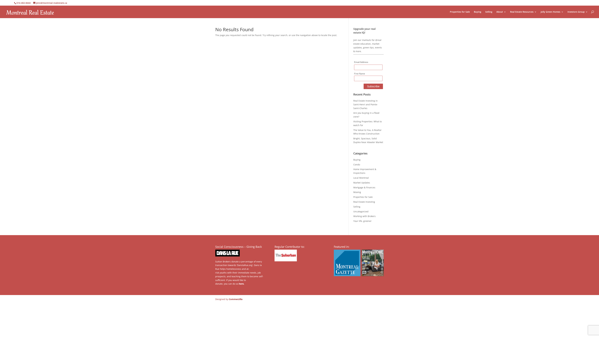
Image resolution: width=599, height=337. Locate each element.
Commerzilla (235, 299)
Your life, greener (362, 221)
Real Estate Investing (364, 201)
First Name (359, 73)
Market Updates (361, 182)
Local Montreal (361, 177)
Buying (477, 12)
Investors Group (576, 12)
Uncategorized (360, 211)
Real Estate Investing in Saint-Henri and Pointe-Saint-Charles (365, 104)
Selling (488, 12)
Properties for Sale (460, 12)
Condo (356, 164)
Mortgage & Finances (364, 187)
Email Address (361, 62)
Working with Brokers (364, 216)
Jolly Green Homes (550, 12)
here (241, 283)
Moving (357, 192)
